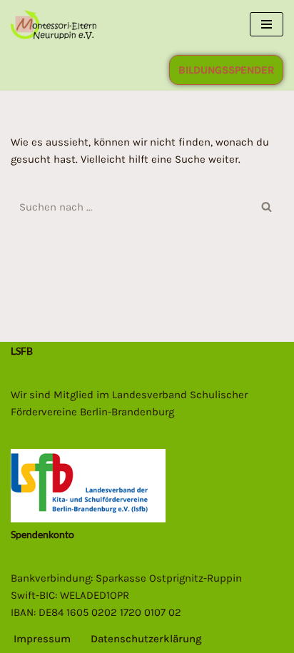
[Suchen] (267, 207)
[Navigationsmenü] (266, 24)
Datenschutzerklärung (146, 638)
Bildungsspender (226, 70)
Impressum (42, 638)
